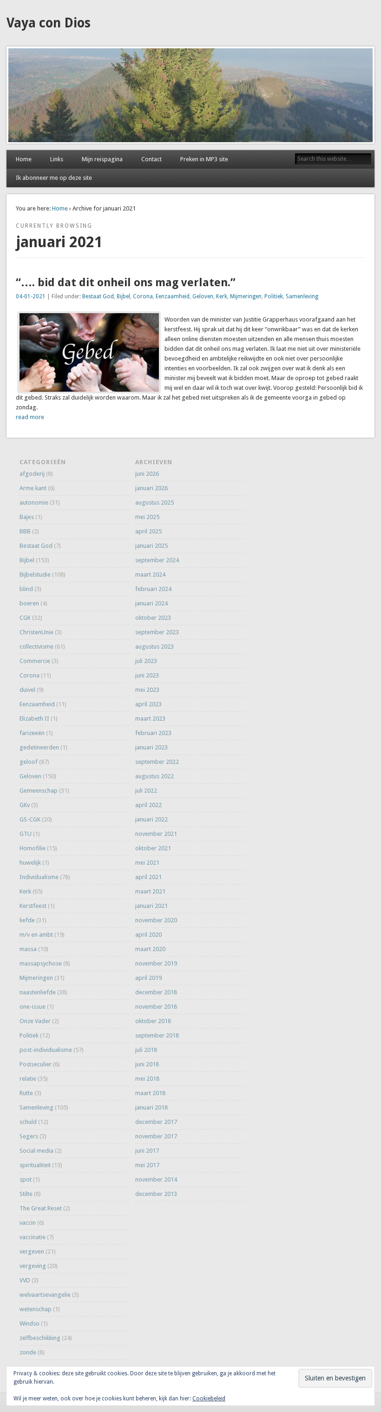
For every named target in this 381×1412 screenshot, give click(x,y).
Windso (29, 1323)
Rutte (26, 1093)
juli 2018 (146, 1049)
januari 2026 (151, 488)
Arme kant (33, 488)
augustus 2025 (154, 502)
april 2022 (148, 804)
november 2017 (156, 1136)
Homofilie (33, 848)
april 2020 (148, 934)
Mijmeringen (246, 296)
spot (26, 1179)
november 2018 (156, 1006)
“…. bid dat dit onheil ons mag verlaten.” (126, 282)
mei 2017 (147, 1165)
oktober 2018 (153, 1021)
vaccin (28, 1222)
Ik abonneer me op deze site (54, 177)
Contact (151, 159)
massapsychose (41, 963)
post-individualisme (46, 1049)
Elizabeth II (34, 718)
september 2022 (157, 761)
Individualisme (39, 876)
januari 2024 (151, 603)
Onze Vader (35, 1021)
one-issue (33, 1006)
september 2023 (157, 632)
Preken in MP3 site (204, 159)
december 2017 (156, 1121)
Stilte (26, 1193)
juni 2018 (147, 1064)
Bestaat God (98, 296)
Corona (143, 296)
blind (26, 588)
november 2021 (156, 833)
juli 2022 (146, 790)
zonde (28, 1352)
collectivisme (36, 646)
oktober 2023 (153, 617)
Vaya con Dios (49, 23)
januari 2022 (151, 819)
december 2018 (156, 992)
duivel (27, 689)
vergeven (32, 1251)
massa (28, 949)
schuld (28, 1121)
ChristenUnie (36, 632)
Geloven (202, 296)
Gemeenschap (39, 790)
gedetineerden (39, 747)
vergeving (33, 1265)
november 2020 (156, 920)
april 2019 (148, 977)
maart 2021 (150, 891)
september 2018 (157, 1035)
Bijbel (123, 296)
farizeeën (32, 732)
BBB (25, 531)
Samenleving (302, 296)
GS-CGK (30, 819)
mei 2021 (147, 862)
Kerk (221, 296)
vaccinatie (33, 1237)
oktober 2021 (153, 848)
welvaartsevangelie (45, 1294)
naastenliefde (38, 992)
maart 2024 (150, 574)
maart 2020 (150, 949)
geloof (29, 761)
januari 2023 (151, 747)
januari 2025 (151, 545)
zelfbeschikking (40, 1337)
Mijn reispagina (102, 159)
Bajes (27, 516)
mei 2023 (147, 689)
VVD (25, 1280)
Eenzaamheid (173, 296)
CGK (25, 617)
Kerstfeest (33, 905)
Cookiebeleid (208, 1398)
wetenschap (36, 1309)
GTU (26, 833)
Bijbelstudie (35, 574)
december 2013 (156, 1193)
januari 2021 (151, 905)
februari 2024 (153, 588)
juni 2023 (147, 675)
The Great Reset (41, 1208)
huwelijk (30, 862)
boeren (29, 603)
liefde (27, 920)
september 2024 (157, 560)
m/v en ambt (36, 934)
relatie (28, 1078)
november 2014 (156, 1179)
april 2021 (148, 876)
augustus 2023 (154, 646)
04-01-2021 (31, 296)
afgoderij (32, 473)
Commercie (35, 660)
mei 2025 (147, 516)
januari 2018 (151, 1107)
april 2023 (148, 704)
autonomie (34, 502)
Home (24, 159)
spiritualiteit (35, 1165)
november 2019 (156, 963)
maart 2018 (150, 1093)
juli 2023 (146, 660)
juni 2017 (147, 1150)
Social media (36, 1150)
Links (56, 159)
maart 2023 (150, 718)
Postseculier (36, 1064)
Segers (29, 1136)
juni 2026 (147, 473)
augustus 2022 (154, 776)
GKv (25, 804)
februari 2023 (153, 732)
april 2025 (148, 531)
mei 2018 (147, 1078)
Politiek (273, 296)
